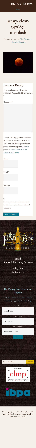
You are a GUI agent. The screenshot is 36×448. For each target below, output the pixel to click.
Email (6, 172)
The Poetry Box (21, 3)
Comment (7, 102)
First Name (18, 306)
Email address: (18, 326)
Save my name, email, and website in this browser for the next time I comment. (16, 205)
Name (6, 159)
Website (6, 185)
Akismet (25, 146)
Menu (18, 9)
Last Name (18, 316)
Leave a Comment (19, 42)
